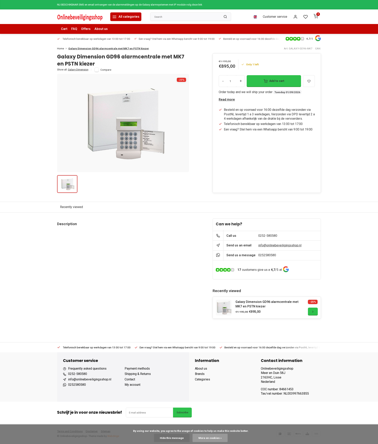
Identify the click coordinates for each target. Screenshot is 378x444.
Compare (105, 69)
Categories (202, 379)
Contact (130, 379)
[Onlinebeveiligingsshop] (80, 17)
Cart (64, 29)
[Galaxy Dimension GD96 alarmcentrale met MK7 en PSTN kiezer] (224, 307)
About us (101, 29)
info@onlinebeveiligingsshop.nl (279, 245)
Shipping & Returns (138, 374)
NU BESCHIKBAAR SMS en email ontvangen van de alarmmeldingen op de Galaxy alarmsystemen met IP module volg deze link (129, 4)
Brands (200, 374)
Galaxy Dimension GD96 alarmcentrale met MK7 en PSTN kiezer (108, 48)
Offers (86, 29)
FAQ (74, 29)
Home (60, 48)
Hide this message (172, 437)
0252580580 (267, 255)
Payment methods (137, 368)
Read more (227, 99)
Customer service (275, 16)
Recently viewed (71, 207)
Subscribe (182, 412)
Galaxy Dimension (78, 69)
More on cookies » (210, 437)
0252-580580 (267, 236)
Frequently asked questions (87, 368)
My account (132, 385)
